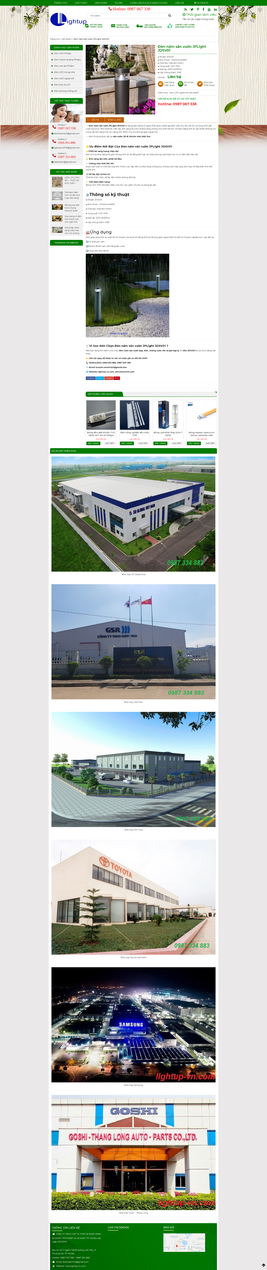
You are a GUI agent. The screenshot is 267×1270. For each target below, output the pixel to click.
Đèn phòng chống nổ (65, 91)
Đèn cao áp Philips (64, 66)
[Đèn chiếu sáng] (68, 19)
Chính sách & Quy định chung (148, 3)
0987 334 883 (67, 157)
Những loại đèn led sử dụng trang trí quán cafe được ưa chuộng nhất (72, 208)
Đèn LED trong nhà (64, 72)
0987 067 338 (138, 9)
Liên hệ (179, 3)
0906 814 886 (67, 142)
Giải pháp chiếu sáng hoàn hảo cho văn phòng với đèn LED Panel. (72, 230)
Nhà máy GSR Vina (133, 702)
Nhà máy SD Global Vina (133, 574)
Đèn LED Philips (62, 53)
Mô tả (95, 119)
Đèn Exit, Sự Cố (62, 84)
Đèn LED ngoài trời (179, 92)
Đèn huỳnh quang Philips (67, 59)
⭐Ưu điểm (94, 146)
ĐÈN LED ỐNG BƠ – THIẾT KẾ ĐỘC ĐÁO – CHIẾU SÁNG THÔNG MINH (72, 180)
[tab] (95, 120)
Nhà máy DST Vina (133, 830)
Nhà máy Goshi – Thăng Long (133, 1213)
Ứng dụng (99, 232)
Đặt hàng (93, 443)
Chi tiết (110, 443)
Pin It (117, 378)
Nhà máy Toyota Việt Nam (133, 957)
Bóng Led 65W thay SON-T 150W (168, 434)
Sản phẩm (101, 3)
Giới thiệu (81, 3)
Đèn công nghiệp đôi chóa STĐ (134, 434)
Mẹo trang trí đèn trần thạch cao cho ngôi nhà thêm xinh (73, 219)
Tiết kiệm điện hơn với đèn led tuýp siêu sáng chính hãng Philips (72, 195)
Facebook (91, 378)
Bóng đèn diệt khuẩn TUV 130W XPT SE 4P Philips (101, 434)
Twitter (100, 378)
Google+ (108, 378)
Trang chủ (60, 3)
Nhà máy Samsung (133, 1085)
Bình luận (114, 119)
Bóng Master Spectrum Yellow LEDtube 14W (201, 434)
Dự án (118, 3)
